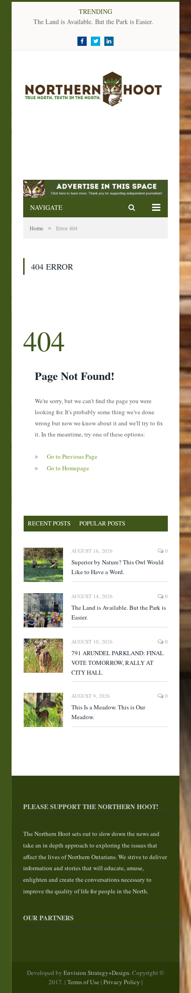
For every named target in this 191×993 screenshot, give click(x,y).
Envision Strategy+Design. (98, 972)
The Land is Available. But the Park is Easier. (93, 22)
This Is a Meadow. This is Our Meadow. (108, 712)
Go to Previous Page (72, 456)
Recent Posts (49, 523)
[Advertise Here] (95, 195)
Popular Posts (102, 523)
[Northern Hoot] (95, 86)
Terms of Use (83, 982)
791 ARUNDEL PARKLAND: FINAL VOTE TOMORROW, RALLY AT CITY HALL (117, 663)
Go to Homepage (68, 468)
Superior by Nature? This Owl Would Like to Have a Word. (117, 567)
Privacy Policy (121, 982)
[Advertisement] (97, 144)
